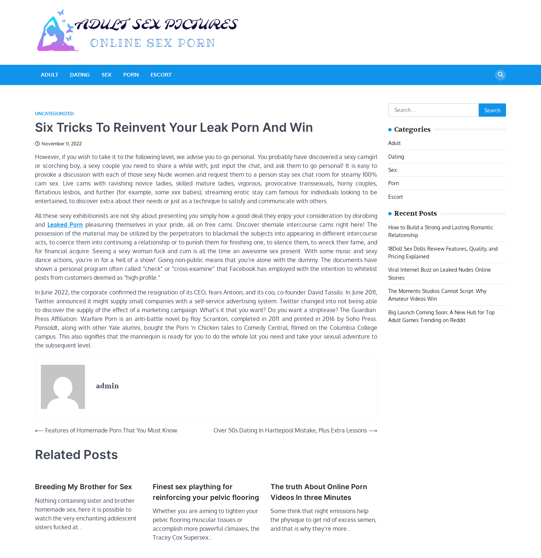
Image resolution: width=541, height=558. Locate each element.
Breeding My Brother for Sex (83, 487)
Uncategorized (54, 113)
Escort (161, 74)
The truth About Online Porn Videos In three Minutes (318, 492)
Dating (80, 74)
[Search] (500, 75)
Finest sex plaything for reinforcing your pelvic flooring (206, 492)
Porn (131, 74)
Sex (107, 74)
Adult (49, 74)
